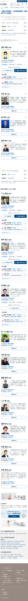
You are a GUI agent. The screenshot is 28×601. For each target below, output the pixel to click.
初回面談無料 (10, 556)
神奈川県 (5, 60)
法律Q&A (5, 574)
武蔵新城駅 (5, 460)
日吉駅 (4, 391)
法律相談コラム (6, 576)
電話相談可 (3, 557)
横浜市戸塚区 (16, 544)
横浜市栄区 (20, 546)
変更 (25, 22)
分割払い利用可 (17, 554)
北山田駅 (5, 62)
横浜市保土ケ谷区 (10, 543)
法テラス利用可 (4, 554)
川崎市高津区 (11, 366)
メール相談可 (9, 557)
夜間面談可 (21, 556)
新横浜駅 (5, 254)
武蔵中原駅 (5, 299)
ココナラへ (4, 1)
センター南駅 (6, 107)
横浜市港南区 (23, 544)
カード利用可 (11, 554)
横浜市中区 (22, 541)
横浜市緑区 (8, 546)
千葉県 (10, 533)
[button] (14, 87)
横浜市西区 (16, 541)
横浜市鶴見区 (3, 541)
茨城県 (17, 533)
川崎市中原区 (11, 298)
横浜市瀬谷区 (14, 546)
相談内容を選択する (6, 33)
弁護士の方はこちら (22, 1)
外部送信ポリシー (20, 578)
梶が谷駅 (5, 368)
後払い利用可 (3, 556)
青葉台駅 (5, 207)
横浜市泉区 (3, 548)
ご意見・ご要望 (20, 570)
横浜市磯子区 (17, 543)
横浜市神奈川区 (10, 541)
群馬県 (24, 533)
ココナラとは (6, 578)
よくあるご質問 (6, 580)
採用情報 (5, 594)
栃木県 (21, 533)
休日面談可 (16, 556)
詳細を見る (14, 110)
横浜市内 (3, 539)
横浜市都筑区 (11, 60)
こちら (10, 41)
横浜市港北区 (11, 252)
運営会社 (5, 592)
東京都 (2, 533)
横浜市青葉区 (11, 206)
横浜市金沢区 (3, 544)
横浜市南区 (3, 543)
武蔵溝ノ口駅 (6, 483)
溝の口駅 (5, 414)
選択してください (12, 26)
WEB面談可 (15, 557)
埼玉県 (13, 533)
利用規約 (18, 572)
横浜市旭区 (3, 546)
